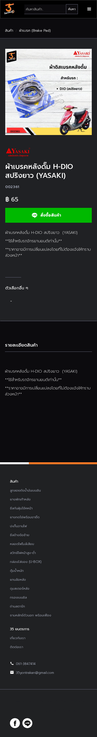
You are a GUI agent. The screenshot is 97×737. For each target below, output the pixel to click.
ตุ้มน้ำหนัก (17, 570)
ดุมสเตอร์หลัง (19, 588)
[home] (9, 9)
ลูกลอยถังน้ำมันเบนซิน (25, 490)
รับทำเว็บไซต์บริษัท (66, 711)
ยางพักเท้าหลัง (20, 499)
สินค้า (9, 30)
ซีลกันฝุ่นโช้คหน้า (21, 508)
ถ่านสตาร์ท (17, 606)
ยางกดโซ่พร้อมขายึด (25, 517)
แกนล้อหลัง (18, 579)
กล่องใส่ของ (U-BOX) (26, 561)
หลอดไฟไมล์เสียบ (22, 544)
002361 (12, 187)
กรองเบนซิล (18, 597)
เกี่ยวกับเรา (17, 638)
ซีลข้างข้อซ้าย (19, 535)
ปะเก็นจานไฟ (18, 526)
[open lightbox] (48, 92)
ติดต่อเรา (16, 647)
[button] (89, 9)
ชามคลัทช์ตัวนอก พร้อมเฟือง (30, 615)
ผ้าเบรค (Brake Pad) (35, 30)
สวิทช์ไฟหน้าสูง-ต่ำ (23, 552)
